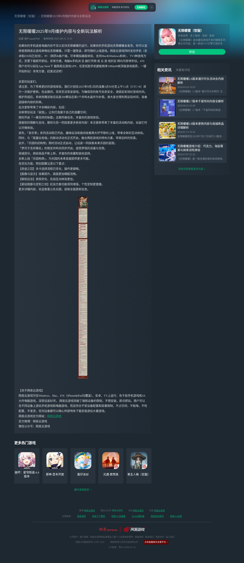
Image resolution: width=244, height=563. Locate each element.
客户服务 (84, 537)
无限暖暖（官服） (25, 16)
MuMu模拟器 (138, 516)
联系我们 (149, 537)
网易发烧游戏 (157, 516)
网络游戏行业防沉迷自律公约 (124, 542)
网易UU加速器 (118, 516)
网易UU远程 (176, 516)
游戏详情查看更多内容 (190, 169)
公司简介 (73, 537)
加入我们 (170, 537)
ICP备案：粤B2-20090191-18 (122, 547)
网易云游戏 (54, 416)
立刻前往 (141, 7)
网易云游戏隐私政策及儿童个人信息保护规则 (111, 537)
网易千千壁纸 (98, 516)
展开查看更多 (81, 489)
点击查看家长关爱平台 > (156, 542)
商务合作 (160, 537)
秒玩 (192, 51)
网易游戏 (81, 516)
